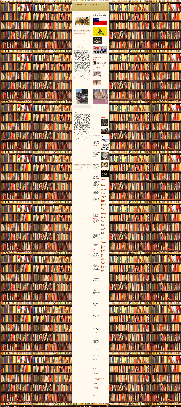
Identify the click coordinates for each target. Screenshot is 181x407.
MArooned (102, 220)
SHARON (98, 61)
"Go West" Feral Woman (103, 197)
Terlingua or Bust (103, 235)
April (96, 387)
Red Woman (103, 246)
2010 (95, 395)
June (96, 384)
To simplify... (103, 239)
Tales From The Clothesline (103, 243)
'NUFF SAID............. (79, 14)
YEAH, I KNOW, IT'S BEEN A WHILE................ (81, 111)
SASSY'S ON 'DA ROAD (103, 254)
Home (82, 167)
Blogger (98, 400)
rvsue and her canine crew (103, 201)
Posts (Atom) (79, 169)
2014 (95, 369)
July (95, 383)
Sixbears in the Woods (103, 190)
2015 (95, 368)
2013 (95, 371)
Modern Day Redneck (103, 224)
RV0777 (102, 270)
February (96, 389)
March (96, 388)
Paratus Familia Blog (103, 205)
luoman (92, 400)
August (96, 382)
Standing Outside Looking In (103, 250)
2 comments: (87, 30)
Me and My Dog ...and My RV (103, 228)
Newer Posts (75, 167)
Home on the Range (103, 186)
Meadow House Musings (86, 4)
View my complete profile (96, 67)
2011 (95, 394)
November (96, 373)
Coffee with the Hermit (103, 214)
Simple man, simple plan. (103, 263)
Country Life (103, 217)
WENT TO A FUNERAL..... (80, 34)
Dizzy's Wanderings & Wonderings (103, 209)
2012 (95, 392)
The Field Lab (103, 193)
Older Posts (88, 167)
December (96, 372)
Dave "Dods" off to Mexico (103, 267)
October (96, 374)
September (96, 380)
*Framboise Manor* (103, 232)
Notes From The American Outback (103, 258)
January (96, 391)
